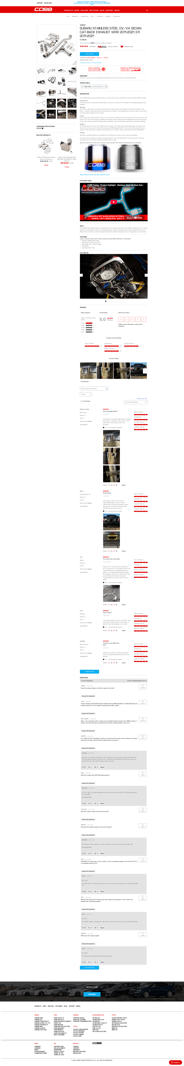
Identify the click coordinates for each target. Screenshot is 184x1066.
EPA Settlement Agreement (59, 1048)
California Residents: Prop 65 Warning (90, 62)
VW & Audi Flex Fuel (99, 1031)
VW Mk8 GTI (96, 1021)
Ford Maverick (59, 1028)
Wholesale (77, 1053)
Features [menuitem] (99, 16)
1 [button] (105, 301)
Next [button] (146, 275)
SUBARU (36, 1015)
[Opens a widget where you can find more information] (175, 1062)
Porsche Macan (78, 1018)
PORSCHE (75, 1015)
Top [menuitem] (68, 16)
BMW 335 (114, 1028)
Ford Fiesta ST (59, 1019)
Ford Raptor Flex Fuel (62, 1026)
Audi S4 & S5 (96, 1026)
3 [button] (110, 301)
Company (37, 1046)
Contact (76, 1046)
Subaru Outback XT (41, 1025)
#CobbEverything (40, 1053)
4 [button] (112, 301)
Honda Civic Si (117, 1021)
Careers (37, 1048)
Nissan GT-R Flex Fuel (119, 1026)
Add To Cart (89, 54)
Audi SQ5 (95, 1029)
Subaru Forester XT (41, 1021)
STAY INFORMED (92, 994)
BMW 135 (114, 1029)
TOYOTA (75, 1026)
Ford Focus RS (59, 1031)
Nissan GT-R (116, 1025)
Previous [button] (81, 275)
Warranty (76, 1050)
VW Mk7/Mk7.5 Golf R (99, 1023)
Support (109, 10)
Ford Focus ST (59, 1018)
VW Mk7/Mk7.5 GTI (98, 1019)
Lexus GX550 (77, 1036)
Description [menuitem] (84, 16)
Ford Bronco (58, 1029)
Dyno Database (39, 1051)
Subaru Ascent (39, 1028)
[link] (88, 46)
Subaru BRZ (38, 1026)
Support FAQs (59, 1046)
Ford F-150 (57, 1023)
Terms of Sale (59, 1054)
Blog (102, 10)
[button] (143, 687)
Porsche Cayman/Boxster (82, 1021)
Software (94, 10)
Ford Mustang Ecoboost (62, 1021)
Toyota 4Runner (78, 1031)
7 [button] (119, 301)
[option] (56, 45)
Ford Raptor (58, 1025)
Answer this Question (88, 696)
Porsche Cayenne (79, 1019)
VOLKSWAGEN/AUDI (98, 1015)
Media (117, 10)
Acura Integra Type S (119, 1018)
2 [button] (108, 301)
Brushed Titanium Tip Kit (101, 174)
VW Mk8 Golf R (97, 1025)
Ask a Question (89, 967)
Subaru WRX (38, 1018)
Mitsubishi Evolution (119, 1023)
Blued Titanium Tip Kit (86, 174)
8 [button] (121, 301)
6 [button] (117, 301)
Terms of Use (58, 1053)
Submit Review (89, 671)
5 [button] (115, 301)
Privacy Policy (59, 1051)
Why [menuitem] (92, 16)
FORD (55, 1015)
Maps (76, 10)
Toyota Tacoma (78, 1032)
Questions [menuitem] (116, 16)
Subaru (38, 128)
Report (102, 767)
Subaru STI (38, 1019)
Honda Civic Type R (118, 1019)
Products (68, 10)
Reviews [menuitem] (108, 16)
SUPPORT (39, 3)
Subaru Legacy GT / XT (42, 1023)
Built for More (59, 1035)
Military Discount (79, 1051)
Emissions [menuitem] (75, 16)
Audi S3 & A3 (96, 1028)
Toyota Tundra (78, 1034)
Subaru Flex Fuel (40, 1029)
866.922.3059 (48, 3)
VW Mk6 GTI (96, 1018)
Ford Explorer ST (60, 1033)
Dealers (84, 10)
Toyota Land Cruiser (80, 1029)
